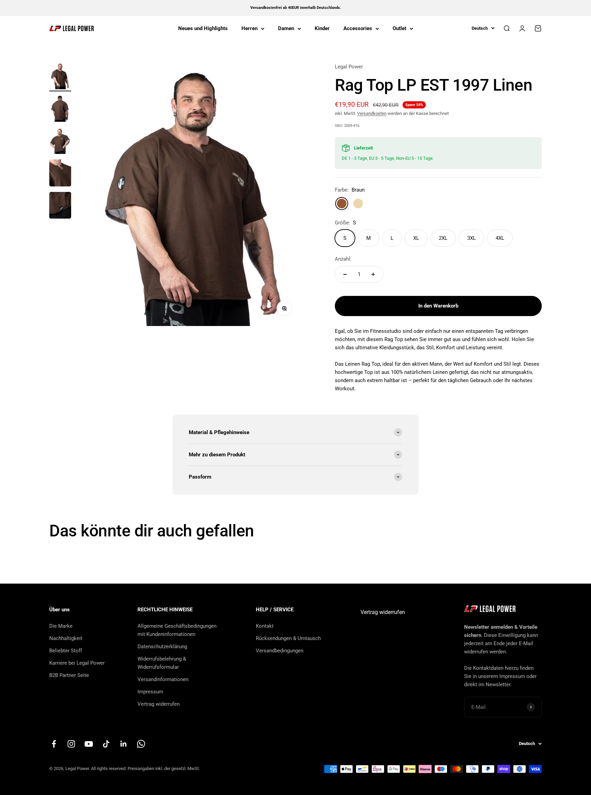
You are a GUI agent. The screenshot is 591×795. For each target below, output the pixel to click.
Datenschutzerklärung (162, 646)
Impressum (150, 692)
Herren (249, 28)
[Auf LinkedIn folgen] (123, 743)
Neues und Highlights (203, 28)
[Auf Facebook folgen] (53, 743)
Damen (286, 28)
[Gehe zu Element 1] (60, 77)
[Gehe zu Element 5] (60, 206)
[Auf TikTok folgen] (106, 743)
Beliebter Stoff (65, 651)
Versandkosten (371, 113)
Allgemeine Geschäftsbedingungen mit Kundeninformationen (176, 630)
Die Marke (61, 626)
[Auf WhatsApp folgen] (141, 743)
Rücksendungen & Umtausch (288, 638)
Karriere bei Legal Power (77, 663)
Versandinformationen (162, 679)
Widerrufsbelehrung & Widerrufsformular (161, 663)
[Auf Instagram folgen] (71, 743)
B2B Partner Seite (69, 675)
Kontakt (265, 626)
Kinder (322, 28)
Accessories (357, 28)
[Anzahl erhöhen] (373, 274)
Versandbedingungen (279, 651)
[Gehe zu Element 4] (60, 173)
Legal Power (349, 67)
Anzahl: (343, 259)
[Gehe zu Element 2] (60, 109)
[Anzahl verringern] (345, 274)
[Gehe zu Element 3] (60, 141)
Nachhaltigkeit (65, 638)
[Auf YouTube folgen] (88, 743)
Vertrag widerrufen (158, 704)
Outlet (399, 28)
